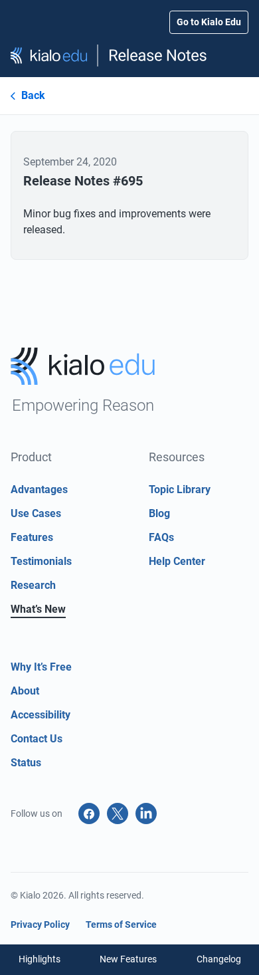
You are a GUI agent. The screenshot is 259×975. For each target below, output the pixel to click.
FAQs (161, 537)
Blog (159, 513)
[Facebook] (89, 813)
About (25, 691)
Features (32, 537)
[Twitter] (117, 813)
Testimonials (41, 561)
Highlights (39, 959)
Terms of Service (121, 924)
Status (26, 762)
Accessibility (40, 714)
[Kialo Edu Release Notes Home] (129, 55)
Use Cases (36, 513)
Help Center (177, 561)
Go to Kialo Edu (209, 22)
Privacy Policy (40, 924)
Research (33, 585)
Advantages (39, 489)
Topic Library (180, 489)
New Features (128, 959)
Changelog (219, 959)
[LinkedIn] (146, 813)
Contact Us (36, 738)
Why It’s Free (41, 667)
